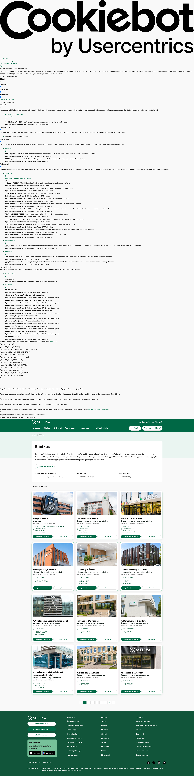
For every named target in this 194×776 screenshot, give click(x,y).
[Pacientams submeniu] (76, 428)
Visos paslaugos (72, 755)
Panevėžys (105, 738)
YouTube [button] (8, 175)
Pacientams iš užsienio (144, 746)
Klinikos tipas (81, 473)
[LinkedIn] (159, 763)
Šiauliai (104, 734)
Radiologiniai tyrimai (74, 738)
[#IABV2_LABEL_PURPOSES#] (12, 354)
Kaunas (104, 725)
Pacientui (139, 717)
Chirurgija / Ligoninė (74, 742)
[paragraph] (97, 395)
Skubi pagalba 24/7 (74, 751)
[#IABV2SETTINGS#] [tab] (8, 63)
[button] (99, 117)
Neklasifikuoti (6, 267)
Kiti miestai (105, 755)
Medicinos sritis (124, 473)
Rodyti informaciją (7, 99)
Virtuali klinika (102, 428)
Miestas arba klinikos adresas (45, 473)
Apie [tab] (1, 66)
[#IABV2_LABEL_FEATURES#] (11, 362)
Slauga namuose (142, 755)
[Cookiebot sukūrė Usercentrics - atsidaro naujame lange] (97, 28)
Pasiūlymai (140, 738)
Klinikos (46, 428)
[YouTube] (164, 763)
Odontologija (72, 730)
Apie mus (85, 428)
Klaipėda (104, 730)
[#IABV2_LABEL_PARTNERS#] (11, 370)
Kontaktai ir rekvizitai (43, 762)
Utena (103, 751)
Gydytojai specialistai (75, 725)
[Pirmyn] (113, 702)
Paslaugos (36, 428)
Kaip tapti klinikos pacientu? (146, 725)
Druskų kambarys (73, 734)
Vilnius (103, 721)
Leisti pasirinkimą (13, 417)
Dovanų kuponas (142, 751)
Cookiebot (53, 342)
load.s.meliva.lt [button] (10, 242)
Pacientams (70, 428)
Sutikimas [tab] (4, 58)
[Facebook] (154, 763)
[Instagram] (148, 763)
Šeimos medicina (73, 721)
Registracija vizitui (143, 721)
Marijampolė (105, 746)
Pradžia (34, 435)
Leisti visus (30, 417)
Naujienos (139, 730)
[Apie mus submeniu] (91, 428)
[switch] (0, 86)
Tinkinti (23, 417)
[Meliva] (42, 718)
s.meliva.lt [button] (9, 253)
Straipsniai (140, 734)
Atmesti (3, 417)
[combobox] (36, 477)
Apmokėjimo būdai (143, 742)
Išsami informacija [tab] (7, 61)
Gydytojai (57, 428)
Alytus (103, 742)
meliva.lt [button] (8, 150)
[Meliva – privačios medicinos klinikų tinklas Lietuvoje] (41, 422)
